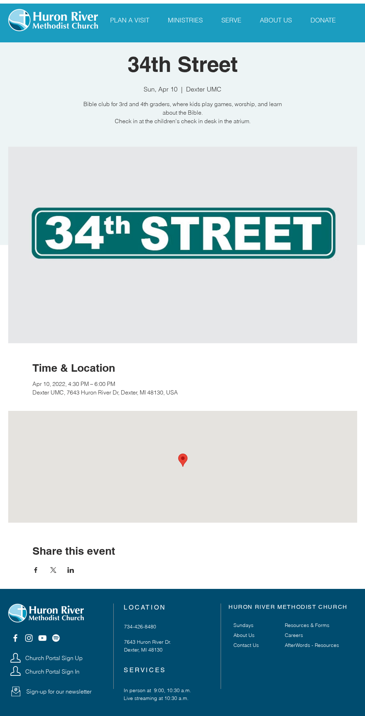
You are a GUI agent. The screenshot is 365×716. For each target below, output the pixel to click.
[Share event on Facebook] (35, 570)
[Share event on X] (53, 570)
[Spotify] (56, 638)
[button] (15, 691)
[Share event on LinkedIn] (70, 570)
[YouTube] (42, 638)
